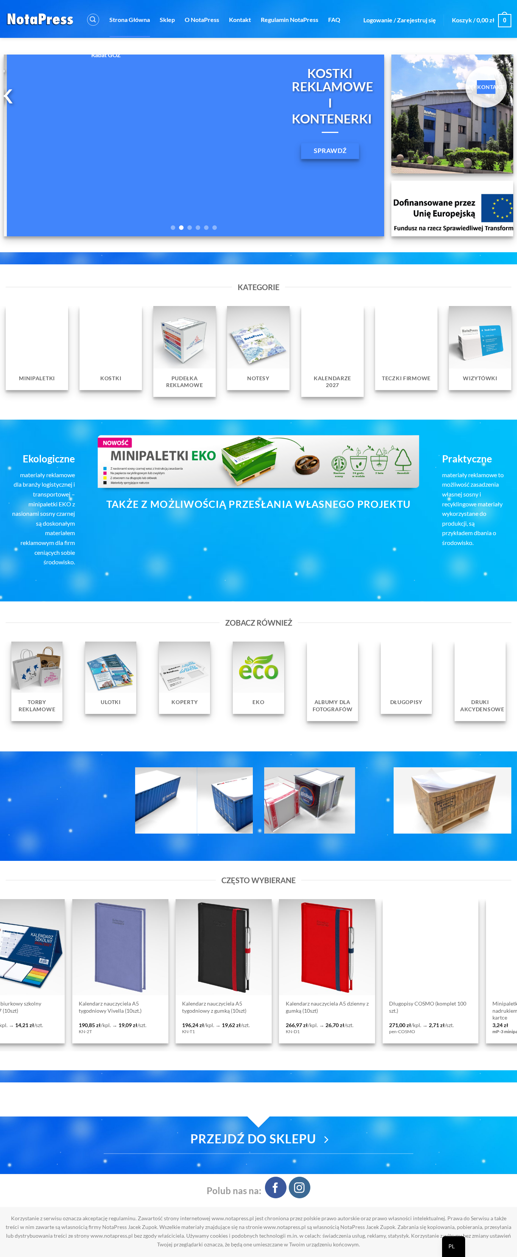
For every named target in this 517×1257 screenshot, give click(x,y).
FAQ (334, 19)
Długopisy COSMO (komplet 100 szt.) (106, 1007)
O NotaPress (202, 19)
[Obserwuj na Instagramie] (299, 1187)
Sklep (167, 19)
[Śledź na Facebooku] (276, 1187)
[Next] (367, 145)
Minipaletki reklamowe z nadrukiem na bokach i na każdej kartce (208, 1010)
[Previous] (21, 145)
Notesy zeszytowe (398, 1004)
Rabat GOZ (106, 54)
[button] (93, 20)
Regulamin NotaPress (289, 19)
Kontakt (240, 19)
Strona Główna (129, 19)
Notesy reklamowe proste (304, 1004)
